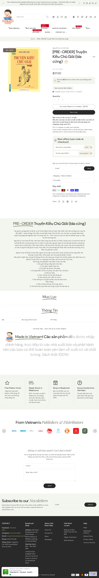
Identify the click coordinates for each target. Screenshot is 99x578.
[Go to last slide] (3, 3)
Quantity (56, 96)
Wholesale (48, 539)
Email (57, 168)
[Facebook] (84, 3)
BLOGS (47, 32)
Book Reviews (68, 540)
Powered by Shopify (48, 575)
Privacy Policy (88, 539)
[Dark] (72, 17)
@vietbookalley (15, 533)
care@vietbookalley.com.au (16, 536)
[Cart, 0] (66, 17)
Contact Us (48, 533)
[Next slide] (79, 3)
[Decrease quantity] (55, 99)
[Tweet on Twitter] (63, 201)
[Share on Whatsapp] (72, 201)
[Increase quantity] (62, 99)
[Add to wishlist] (66, 62)
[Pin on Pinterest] (67, 201)
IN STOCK (44, 28)
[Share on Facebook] (59, 201)
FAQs (85, 528)
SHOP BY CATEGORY (59, 28)
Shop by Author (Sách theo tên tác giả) (70, 532)
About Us (48, 530)
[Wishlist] (62, 17)
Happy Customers (70, 537)
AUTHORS (35, 32)
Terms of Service (89, 543)
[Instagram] (86, 3)
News (47, 536)
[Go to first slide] (95, 431)
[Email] (92, 3)
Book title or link (32, 472)
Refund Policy (88, 536)
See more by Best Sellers (63, 88)
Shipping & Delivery (87, 532)
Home (33, 39)
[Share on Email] (76, 201)
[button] (53, 17)
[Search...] (47, 17)
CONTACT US (60, 32)
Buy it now (74, 112)
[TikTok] (89, 3)
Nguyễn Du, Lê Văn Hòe (61, 48)
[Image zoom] (24, 69)
